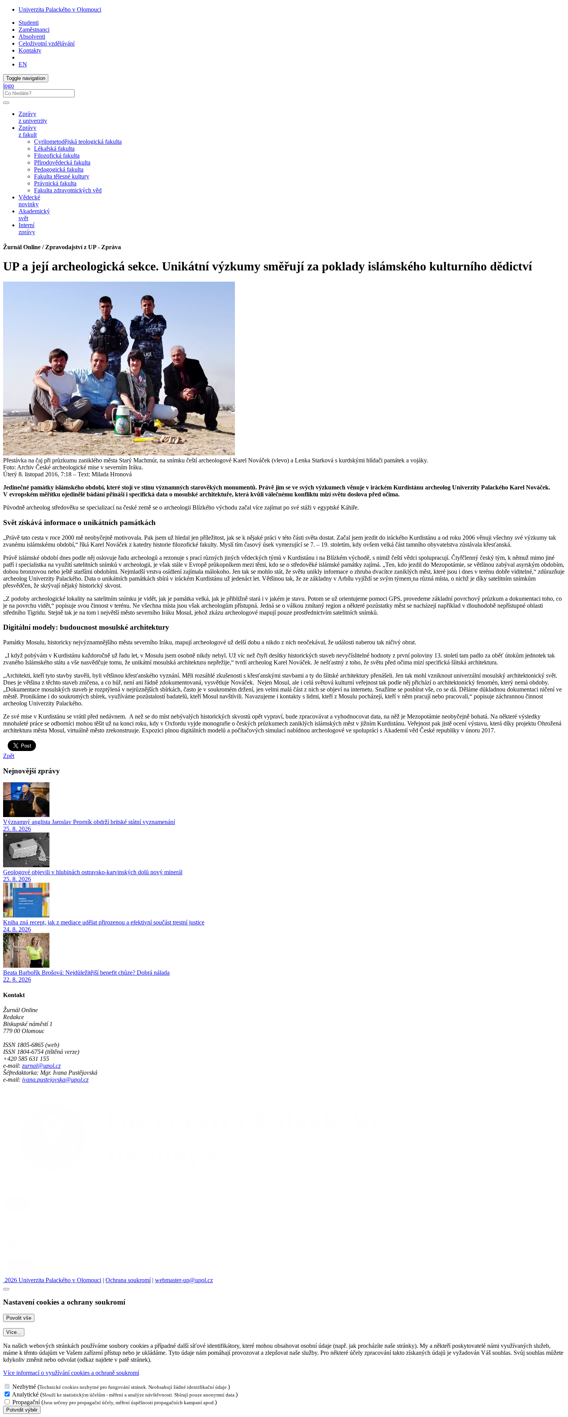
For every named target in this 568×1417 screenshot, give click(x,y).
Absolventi (32, 36)
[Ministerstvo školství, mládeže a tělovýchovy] (17, 1232)
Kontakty (30, 50)
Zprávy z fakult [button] (28, 131)
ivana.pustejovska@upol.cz (55, 1079)
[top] (6, 1289)
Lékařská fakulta (54, 148)
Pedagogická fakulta (58, 169)
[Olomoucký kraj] (29, 1252)
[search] (6, 103)
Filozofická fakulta (57, 155)
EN (23, 64)
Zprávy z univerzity (33, 117)
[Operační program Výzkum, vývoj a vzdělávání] (47, 1211)
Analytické (25, 1394)
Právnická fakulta (55, 183)
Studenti (29, 22)
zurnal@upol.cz (41, 1065)
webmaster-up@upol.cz (184, 1280)
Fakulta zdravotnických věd (68, 190)
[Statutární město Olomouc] (20, 1273)
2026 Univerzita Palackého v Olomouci (52, 1280)
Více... (13, 1332)
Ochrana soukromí (128, 1280)
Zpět (8, 756)
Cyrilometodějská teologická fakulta (78, 141)
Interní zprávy (27, 228)
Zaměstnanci (34, 29)
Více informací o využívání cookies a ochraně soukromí (71, 1372)
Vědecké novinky (29, 200)
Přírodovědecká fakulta (62, 162)
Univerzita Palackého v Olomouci (60, 9)
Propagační (26, 1402)
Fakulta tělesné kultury (61, 176)
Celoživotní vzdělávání (47, 43)
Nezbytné (24, 1386)
